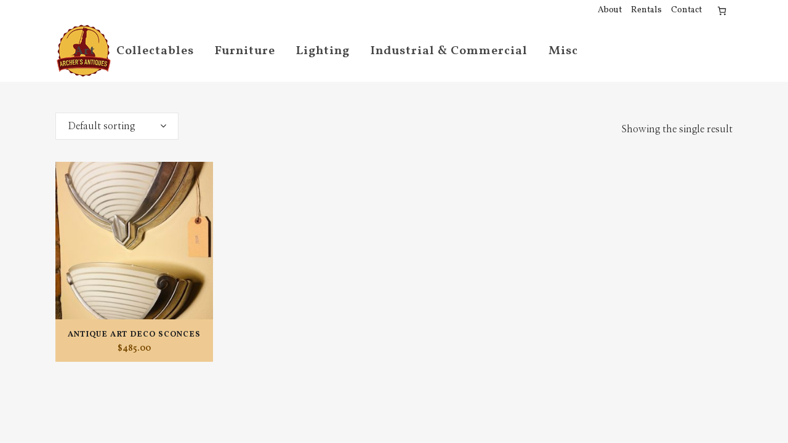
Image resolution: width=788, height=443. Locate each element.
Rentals (646, 10)
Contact (686, 10)
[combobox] (117, 126)
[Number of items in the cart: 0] (722, 11)
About (610, 10)
